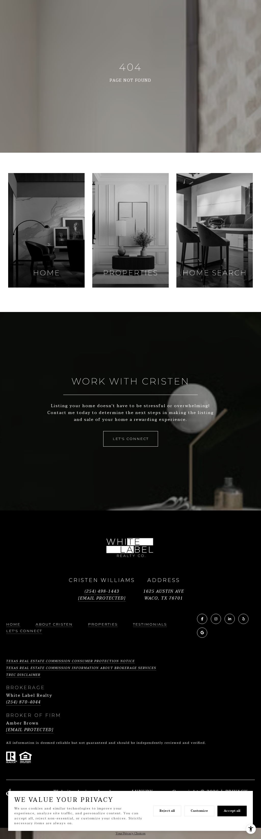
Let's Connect (24, 631)
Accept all (232, 810)
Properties (103, 624)
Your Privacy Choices (130, 833)
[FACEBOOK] (202, 619)
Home (13, 624)
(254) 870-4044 (23, 702)
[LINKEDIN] (230, 619)
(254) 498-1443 (102, 591)
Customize (199, 810)
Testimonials (150, 624)
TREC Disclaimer (23, 674)
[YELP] (243, 619)
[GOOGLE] (202, 633)
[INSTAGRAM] (216, 619)
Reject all (167, 810)
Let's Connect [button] (131, 438)
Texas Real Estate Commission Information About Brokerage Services (81, 668)
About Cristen (54, 624)
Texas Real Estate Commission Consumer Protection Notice (70, 661)
